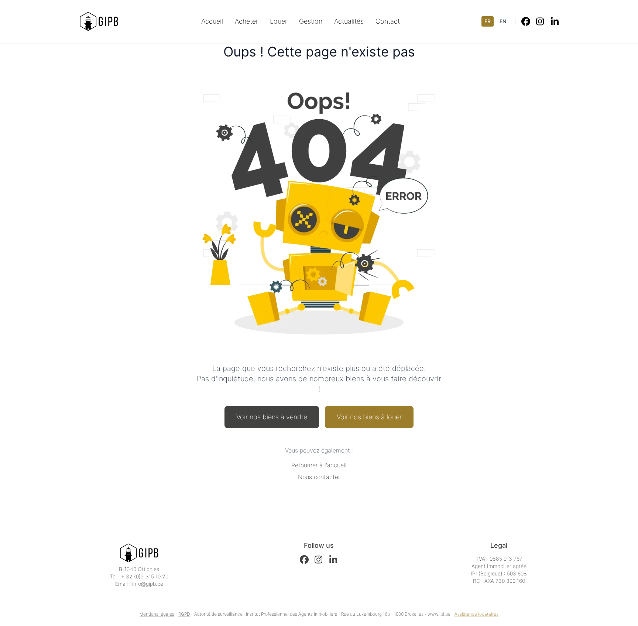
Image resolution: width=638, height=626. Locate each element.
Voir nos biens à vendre (271, 417)
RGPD (184, 614)
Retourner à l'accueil (319, 465)
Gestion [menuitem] (310, 21)
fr (487, 21)
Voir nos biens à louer (369, 417)
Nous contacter (319, 477)
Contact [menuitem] (387, 21)
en (503, 21)
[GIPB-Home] (99, 21)
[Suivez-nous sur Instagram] (540, 21)
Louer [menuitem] (278, 21)
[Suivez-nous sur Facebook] (525, 21)
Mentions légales (157, 614)
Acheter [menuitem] (246, 21)
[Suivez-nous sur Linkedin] (555, 21)
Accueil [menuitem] (212, 21)
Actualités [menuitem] (349, 21)
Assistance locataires (476, 614)
